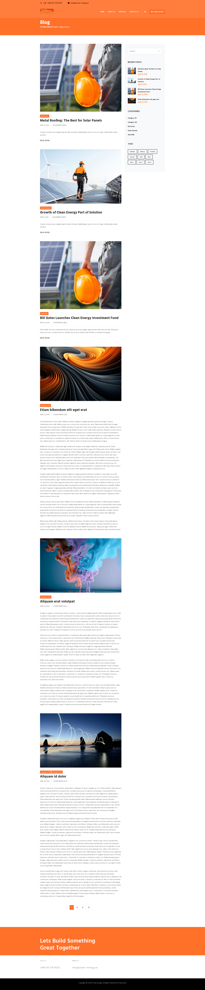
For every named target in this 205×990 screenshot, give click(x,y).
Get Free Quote (157, 12)
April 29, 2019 (142, 102)
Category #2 (45, 597)
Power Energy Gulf (60, 414)
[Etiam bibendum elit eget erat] (132, 100)
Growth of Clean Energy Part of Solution (71, 212)
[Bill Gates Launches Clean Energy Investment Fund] (132, 91)
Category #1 (45, 405)
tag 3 (140, 162)
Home (102, 11)
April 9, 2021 (142, 84)
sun (141, 157)
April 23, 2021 (142, 74)
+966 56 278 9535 (54, 3)
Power (152, 152)
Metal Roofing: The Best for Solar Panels (71, 120)
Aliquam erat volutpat (57, 601)
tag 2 (132, 162)
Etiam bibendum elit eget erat (63, 410)
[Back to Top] (200, 986)
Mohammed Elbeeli (60, 125)
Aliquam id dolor (53, 776)
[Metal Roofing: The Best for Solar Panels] (132, 71)
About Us (111, 11)
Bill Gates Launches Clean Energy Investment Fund (79, 318)
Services (122, 11)
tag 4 (149, 162)
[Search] (145, 12)
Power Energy (97, 983)
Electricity (44, 116)
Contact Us (133, 11)
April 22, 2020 (143, 94)
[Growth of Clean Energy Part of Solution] (132, 81)
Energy (132, 152)
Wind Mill (44, 313)
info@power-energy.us (80, 3)
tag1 (149, 157)
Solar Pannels (46, 208)
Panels (142, 152)
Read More (45, 140)
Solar (132, 157)
